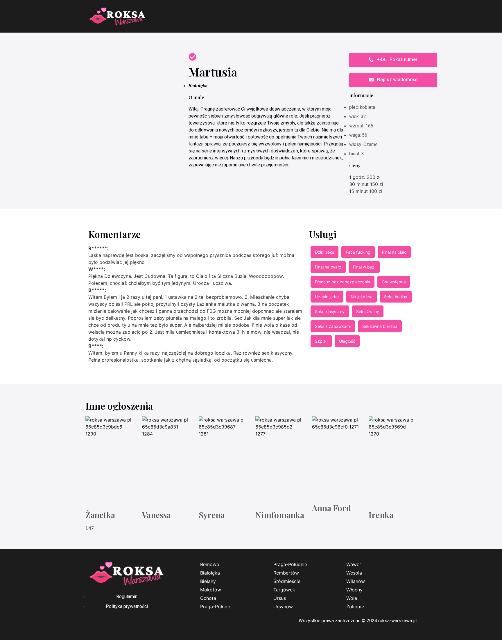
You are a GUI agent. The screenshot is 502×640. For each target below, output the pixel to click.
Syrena (212, 514)
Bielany (208, 581)
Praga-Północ (215, 606)
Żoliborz (355, 606)
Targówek (284, 590)
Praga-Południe (290, 564)
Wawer (353, 564)
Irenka (381, 514)
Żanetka (100, 514)
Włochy (354, 590)
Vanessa (156, 514)
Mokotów (210, 590)
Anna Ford (331, 507)
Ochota (208, 598)
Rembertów (286, 573)
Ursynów (283, 606)
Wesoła (354, 573)
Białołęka (198, 85)
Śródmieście (286, 581)
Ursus (279, 598)
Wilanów (355, 581)
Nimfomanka (279, 514)
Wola (351, 598)
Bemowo (209, 564)
